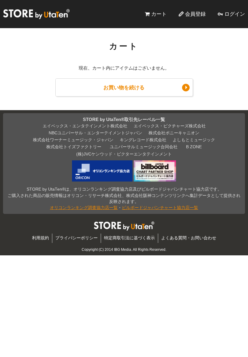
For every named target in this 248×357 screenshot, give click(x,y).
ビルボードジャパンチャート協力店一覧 (160, 207)
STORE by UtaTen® (36, 13)
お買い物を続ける (124, 87)
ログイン (234, 14)
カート (159, 14)
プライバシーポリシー (76, 238)
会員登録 (195, 14)
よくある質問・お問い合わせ (188, 238)
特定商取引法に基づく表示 (129, 238)
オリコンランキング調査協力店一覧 (84, 207)
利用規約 (40, 238)
